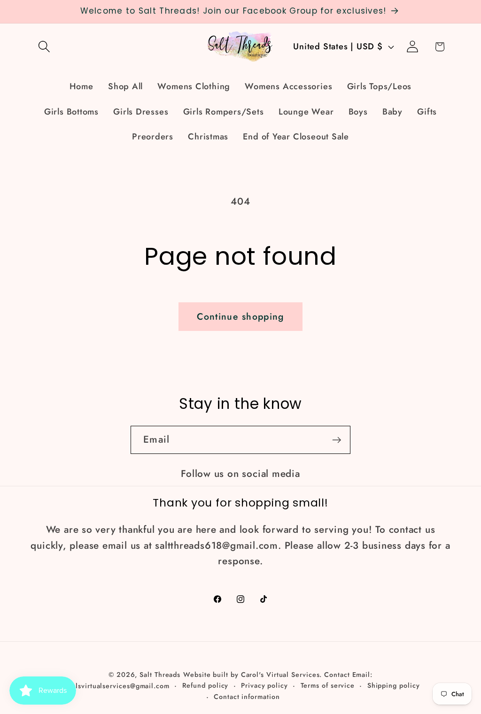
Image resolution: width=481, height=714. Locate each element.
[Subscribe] (336, 440)
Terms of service (328, 685)
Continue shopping (240, 316)
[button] (44, 46)
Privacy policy (264, 685)
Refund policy (205, 685)
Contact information (246, 696)
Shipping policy (393, 685)
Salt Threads (160, 674)
